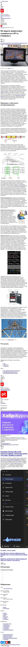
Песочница (5, 619)
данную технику (4, 91)
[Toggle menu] (1, 1)
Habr (8, 645)
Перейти (2, 441)
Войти (4, 607)
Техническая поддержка (14, 644)
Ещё (5, 563)
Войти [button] (2, 8)
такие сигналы (23, 185)
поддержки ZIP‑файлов (14, 459)
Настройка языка (4, 644)
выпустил (16, 463)
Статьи (5, 613)
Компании (5, 616)
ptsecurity (3, 27)
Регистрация (6, 608)
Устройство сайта (7, 623)
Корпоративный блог (8, 634)
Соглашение (6, 628)
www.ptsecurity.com (7, 588)
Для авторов (6, 625)
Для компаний (6, 626)
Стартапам (5, 639)
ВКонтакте (7, 390)
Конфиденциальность (8, 629)
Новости (5, 614)
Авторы (5, 618)
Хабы (4, 615)
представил (16, 460)
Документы (6, 627)
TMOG (24, 460)
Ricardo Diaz (10, 339)
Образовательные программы (10, 638)
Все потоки (5, 1)
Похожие (11, 569)
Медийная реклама (7, 635)
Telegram (3, 390)
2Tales (9, 68)
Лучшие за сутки (4, 569)
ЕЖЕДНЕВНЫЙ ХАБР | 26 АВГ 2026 (9, 444)
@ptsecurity (3, 403)
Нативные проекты (7, 637)
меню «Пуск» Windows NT (7, 460)
